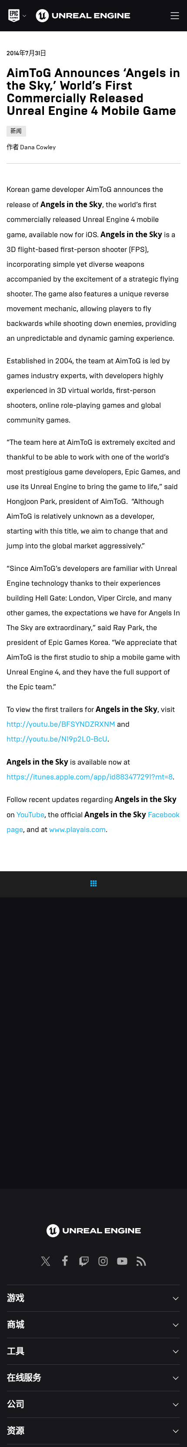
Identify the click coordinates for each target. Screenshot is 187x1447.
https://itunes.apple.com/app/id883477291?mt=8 (90, 777)
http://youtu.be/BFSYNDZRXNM (61, 724)
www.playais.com (77, 829)
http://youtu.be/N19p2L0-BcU (57, 739)
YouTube (30, 814)
